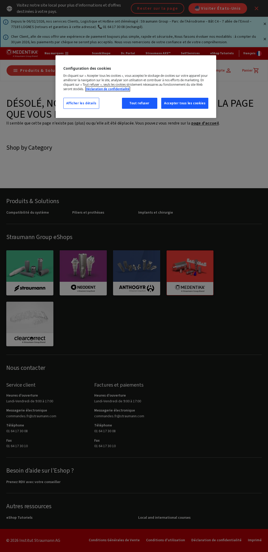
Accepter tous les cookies (184, 103)
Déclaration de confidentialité (108, 89)
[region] (135, 86)
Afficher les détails (81, 103)
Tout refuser (139, 103)
